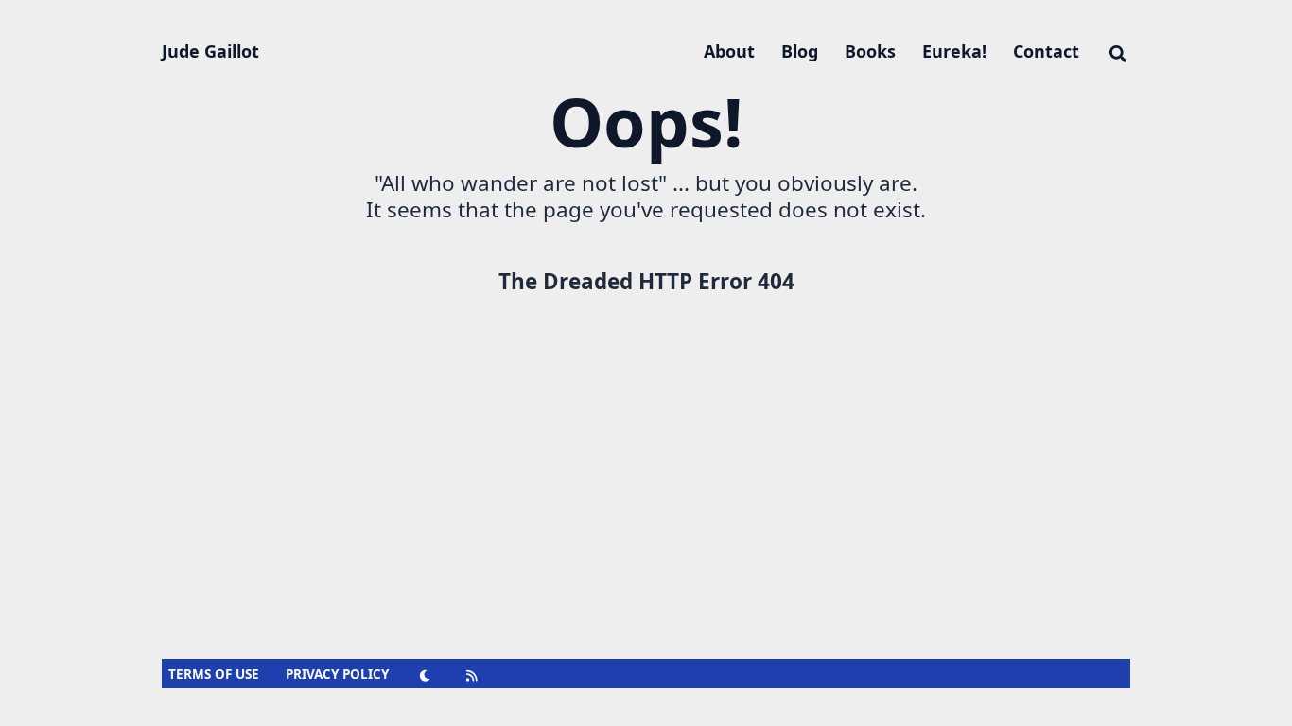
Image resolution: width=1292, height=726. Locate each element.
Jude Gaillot (210, 51)
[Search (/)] (1118, 51)
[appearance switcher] (425, 674)
